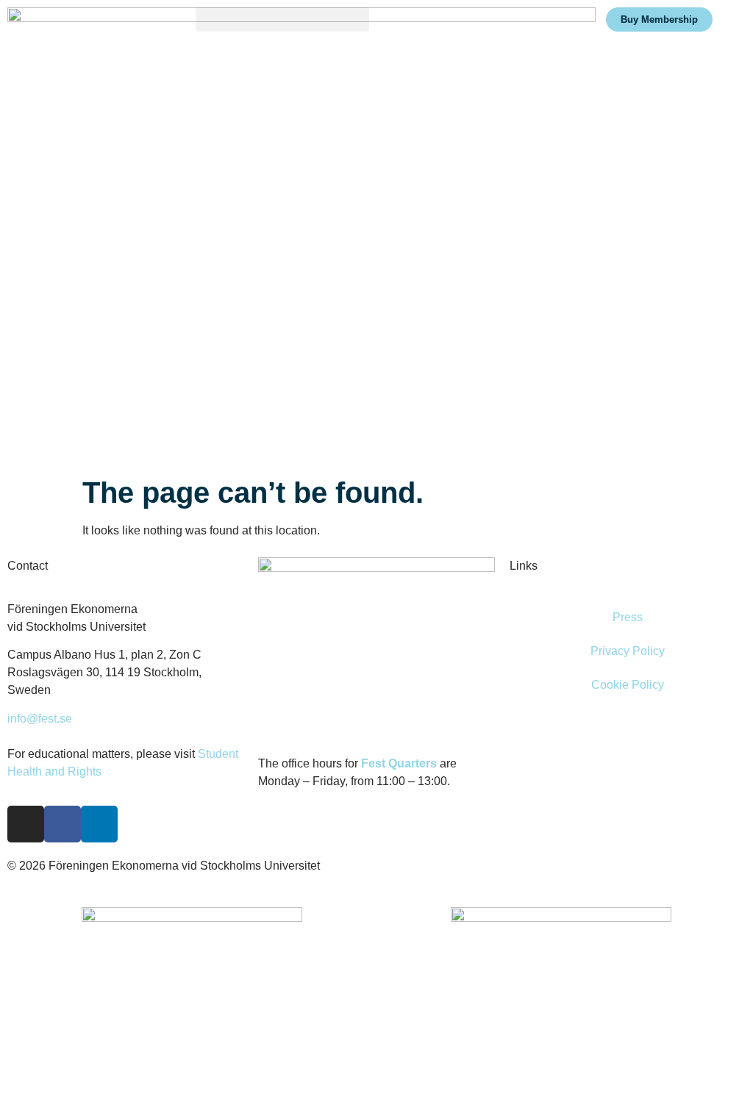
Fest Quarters (399, 763)
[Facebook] (62, 824)
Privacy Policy (627, 651)
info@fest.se (39, 718)
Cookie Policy (627, 685)
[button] (282, 19)
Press (628, 617)
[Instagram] (25, 824)
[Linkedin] (99, 824)
